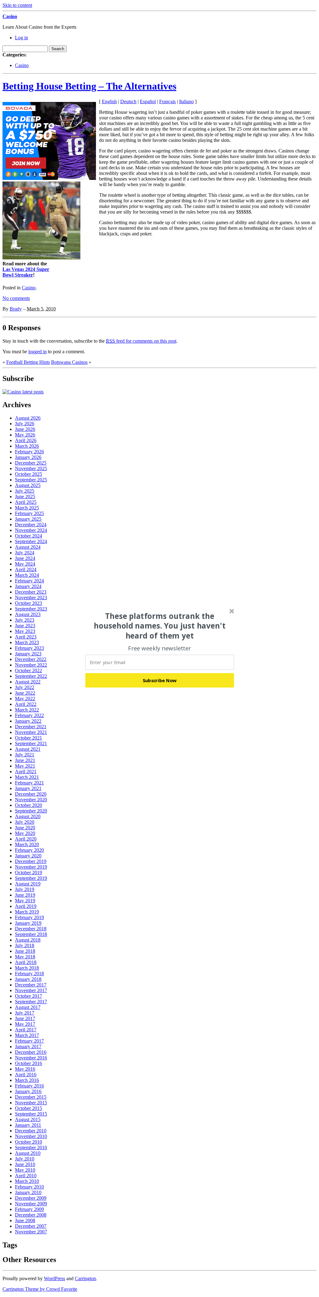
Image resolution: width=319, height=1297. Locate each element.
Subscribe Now (160, 680)
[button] (159, 625)
